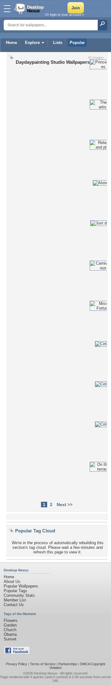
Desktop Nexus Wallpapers (29, 8)
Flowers (11, 620)
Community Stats (19, 595)
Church (10, 629)
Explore (32, 42)
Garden (10, 625)
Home (11, 42)
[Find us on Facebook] (17, 653)
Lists (57, 42)
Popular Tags (15, 590)
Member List (15, 600)
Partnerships (67, 664)
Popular (77, 42)
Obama (10, 634)
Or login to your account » (64, 14)
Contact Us (14, 604)
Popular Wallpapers (21, 586)
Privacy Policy (16, 664)
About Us (12, 581)
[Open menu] (7, 8)
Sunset (10, 639)
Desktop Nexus (45, 673)
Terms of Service (43, 664)
